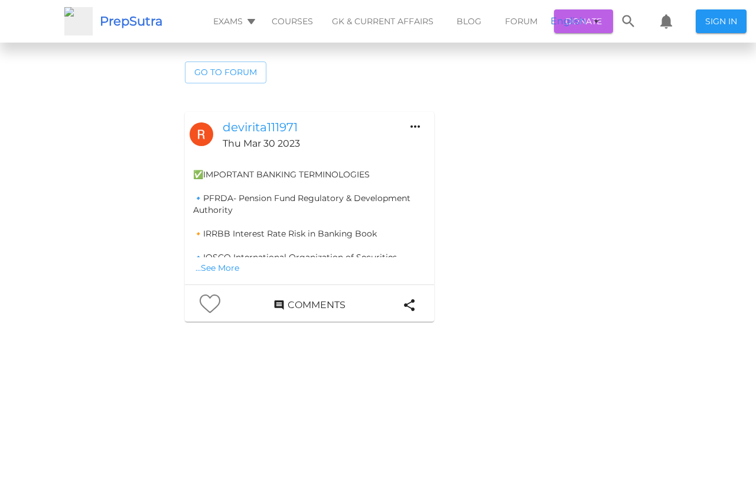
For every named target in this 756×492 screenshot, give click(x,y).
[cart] (666, 21)
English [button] (568, 21)
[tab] (233, 21)
